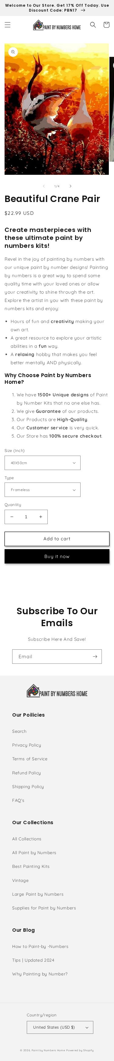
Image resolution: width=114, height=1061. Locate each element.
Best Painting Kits (31, 866)
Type (9, 477)
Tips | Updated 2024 (33, 960)
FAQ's (18, 800)
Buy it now (57, 556)
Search (19, 731)
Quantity (13, 504)
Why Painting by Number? (40, 974)
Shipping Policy (28, 786)
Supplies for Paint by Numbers (44, 908)
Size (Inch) (15, 450)
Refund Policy (26, 773)
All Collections (27, 839)
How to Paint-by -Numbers (40, 946)
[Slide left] (43, 186)
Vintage (20, 880)
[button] (7, 24)
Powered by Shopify (80, 1050)
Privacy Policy (26, 745)
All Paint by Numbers (34, 852)
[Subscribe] (95, 656)
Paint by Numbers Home (48, 1050)
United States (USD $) (54, 1027)
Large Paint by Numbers (38, 894)
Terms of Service (30, 759)
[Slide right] (70, 186)
